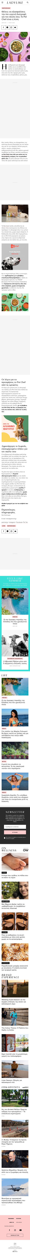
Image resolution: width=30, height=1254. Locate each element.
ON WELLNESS (9, 849)
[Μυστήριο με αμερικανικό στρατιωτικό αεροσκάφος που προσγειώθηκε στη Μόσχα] (15, 1187)
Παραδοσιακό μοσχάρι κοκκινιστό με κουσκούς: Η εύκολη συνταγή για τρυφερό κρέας (15, 967)
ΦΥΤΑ (4, 761)
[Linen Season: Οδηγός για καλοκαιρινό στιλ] (15, 1069)
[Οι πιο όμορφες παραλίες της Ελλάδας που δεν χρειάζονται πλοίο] (15, 601)
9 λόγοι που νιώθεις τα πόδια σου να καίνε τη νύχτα (15, 876)
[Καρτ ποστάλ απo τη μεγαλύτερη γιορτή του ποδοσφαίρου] (15, 1043)
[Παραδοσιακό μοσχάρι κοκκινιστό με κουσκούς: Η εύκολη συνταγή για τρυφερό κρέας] (15, 952)
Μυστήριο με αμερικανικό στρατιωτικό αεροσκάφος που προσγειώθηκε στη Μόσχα (13, 1200)
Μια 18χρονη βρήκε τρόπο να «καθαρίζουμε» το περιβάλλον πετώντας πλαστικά (13, 906)
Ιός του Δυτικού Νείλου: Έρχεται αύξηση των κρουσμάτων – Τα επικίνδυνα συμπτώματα (14, 1111)
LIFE (3, 526)
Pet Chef (6, 154)
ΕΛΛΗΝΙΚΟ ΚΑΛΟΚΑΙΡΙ (15, 658)
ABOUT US (11, 1222)
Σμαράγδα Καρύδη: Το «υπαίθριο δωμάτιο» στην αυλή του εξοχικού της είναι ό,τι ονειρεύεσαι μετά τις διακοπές (15, 798)
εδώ (9, 496)
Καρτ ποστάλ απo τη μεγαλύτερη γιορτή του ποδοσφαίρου (14, 1055)
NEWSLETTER (15, 1235)
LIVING (4, 932)
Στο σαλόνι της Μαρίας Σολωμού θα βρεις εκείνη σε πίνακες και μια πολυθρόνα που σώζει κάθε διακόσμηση (15, 734)
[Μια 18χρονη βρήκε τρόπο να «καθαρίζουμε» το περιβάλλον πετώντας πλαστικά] (15, 890)
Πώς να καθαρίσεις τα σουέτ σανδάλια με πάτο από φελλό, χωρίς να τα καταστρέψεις (13, 937)
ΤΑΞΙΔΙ (15, 617)
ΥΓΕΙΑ (4, 872)
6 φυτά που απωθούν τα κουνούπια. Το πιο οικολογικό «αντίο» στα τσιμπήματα (13, 766)
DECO (4, 728)
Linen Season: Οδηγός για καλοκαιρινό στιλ (12, 1081)
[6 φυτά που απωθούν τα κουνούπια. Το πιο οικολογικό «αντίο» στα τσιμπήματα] (15, 750)
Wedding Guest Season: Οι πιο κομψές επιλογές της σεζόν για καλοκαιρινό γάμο (14, 1001)
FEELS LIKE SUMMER (15, 579)
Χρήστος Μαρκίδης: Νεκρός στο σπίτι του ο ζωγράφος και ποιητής (15, 1171)
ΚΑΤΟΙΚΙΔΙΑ (6, 8)
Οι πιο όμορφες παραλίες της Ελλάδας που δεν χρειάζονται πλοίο (13, 702)
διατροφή (22, 65)
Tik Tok (25, 522)
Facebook (19, 522)
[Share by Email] (15, 27)
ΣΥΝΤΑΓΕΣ (5, 963)
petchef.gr (5, 522)
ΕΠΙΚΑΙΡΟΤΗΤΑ (11, 1087)
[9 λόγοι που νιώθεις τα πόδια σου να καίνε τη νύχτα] (15, 861)
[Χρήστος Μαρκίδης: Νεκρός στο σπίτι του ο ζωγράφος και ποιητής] (15, 1159)
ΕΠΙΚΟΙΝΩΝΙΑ (11, 1218)
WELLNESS (5, 901)
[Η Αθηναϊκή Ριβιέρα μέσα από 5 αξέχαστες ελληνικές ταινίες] (15, 643)
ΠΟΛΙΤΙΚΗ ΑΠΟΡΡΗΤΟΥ (9, 1226)
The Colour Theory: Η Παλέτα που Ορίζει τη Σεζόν (15, 1029)
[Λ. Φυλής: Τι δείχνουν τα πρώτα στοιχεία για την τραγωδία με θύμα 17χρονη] (15, 1129)
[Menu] (2, 2)
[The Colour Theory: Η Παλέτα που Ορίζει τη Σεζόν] (15, 1017)
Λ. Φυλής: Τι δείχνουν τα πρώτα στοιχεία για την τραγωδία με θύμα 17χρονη (14, 1141)
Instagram (12, 522)
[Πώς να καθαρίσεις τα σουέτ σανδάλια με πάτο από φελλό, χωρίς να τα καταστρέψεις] (15, 921)
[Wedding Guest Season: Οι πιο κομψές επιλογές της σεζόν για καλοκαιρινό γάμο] (15, 988)
